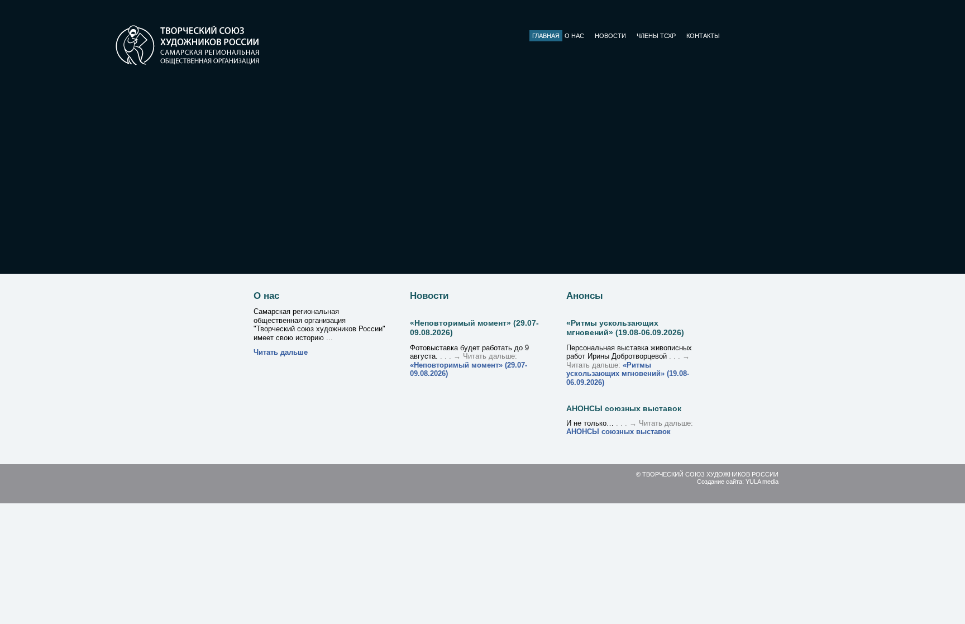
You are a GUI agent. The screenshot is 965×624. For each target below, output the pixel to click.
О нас (574, 35)
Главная (546, 35)
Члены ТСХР (656, 35)
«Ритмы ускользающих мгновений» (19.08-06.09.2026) (625, 327)
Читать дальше (281, 352)
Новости (610, 35)
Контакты (703, 35)
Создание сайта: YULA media (737, 481)
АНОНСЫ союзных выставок (623, 408)
